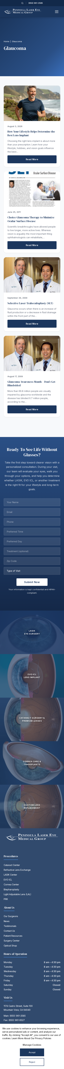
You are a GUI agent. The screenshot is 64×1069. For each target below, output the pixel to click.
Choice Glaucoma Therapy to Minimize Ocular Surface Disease (30, 219)
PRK (6, 899)
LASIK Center (10, 874)
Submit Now (32, 582)
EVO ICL (8, 879)
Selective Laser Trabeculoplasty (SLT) (30, 303)
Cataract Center (12, 865)
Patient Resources (13, 935)
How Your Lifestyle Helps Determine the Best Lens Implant (31, 133)
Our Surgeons (11, 916)
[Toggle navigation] (56, 11)
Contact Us (9, 931)
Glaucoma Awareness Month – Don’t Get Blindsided (31, 383)
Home (6, 41)
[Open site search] (22, 3)
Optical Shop (10, 945)
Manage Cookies (32, 1044)
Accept (32, 1052)
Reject (32, 1062)
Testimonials (10, 926)
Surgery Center (12, 940)
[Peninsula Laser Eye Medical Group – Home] (23, 12)
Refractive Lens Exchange (17, 870)
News (6, 921)
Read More (32, 159)
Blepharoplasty (11, 889)
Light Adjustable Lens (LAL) (17, 894)
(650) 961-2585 (35, 3)
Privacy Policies (43, 1038)
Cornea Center (11, 884)
